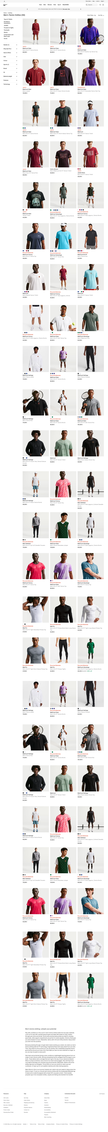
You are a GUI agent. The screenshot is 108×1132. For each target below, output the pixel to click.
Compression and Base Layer (8, 35)
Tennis (5, 12)
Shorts (5, 32)
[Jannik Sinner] (91, 154)
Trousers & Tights (8, 27)
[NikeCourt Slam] (36, 32)
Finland (102, 1093)
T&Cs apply (65, 9)
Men (44, 4)
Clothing (10, 12)
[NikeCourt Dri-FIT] (91, 236)
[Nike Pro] (36, 610)
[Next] (80, 9)
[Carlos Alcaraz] (63, 154)
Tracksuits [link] (6, 30)
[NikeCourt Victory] (91, 195)
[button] (11, 45)
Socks (5, 38)
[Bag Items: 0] (103, 5)
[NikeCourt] (91, 113)
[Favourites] (100, 5)
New (40, 4)
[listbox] (101, 15)
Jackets (6, 25)
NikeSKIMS (66, 4)
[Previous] (27, 9)
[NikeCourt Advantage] (63, 195)
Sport (59, 4)
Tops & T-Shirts (8, 19)
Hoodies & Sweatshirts (7, 22)
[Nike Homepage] (6, 5)
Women (50, 4)
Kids (54, 4)
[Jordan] (4, 1)
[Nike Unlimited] (91, 484)
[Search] (86, 5)
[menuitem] (94, 1)
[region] (9, 53)
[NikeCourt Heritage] (36, 359)
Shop (69, 9)
